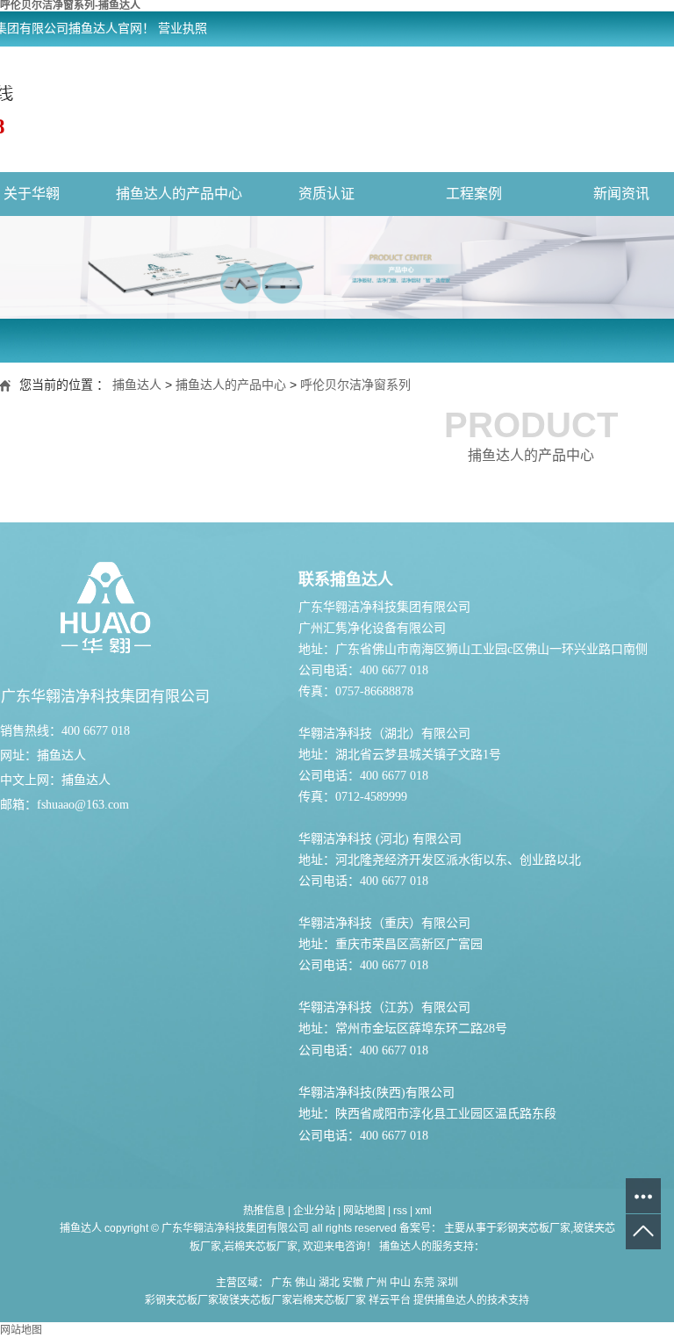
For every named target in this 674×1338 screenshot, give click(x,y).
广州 (376, 1283)
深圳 (447, 1283)
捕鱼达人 (136, 385)
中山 (400, 1283)
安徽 (352, 1283)
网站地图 (364, 1211)
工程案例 (474, 193)
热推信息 (264, 1211)
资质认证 (326, 193)
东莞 (423, 1283)
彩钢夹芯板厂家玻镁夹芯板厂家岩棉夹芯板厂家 (255, 1300)
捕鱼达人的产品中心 (179, 193)
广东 (281, 1283)
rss (400, 1211)
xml (423, 1211)
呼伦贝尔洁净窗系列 (355, 385)
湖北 (329, 1283)
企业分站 (314, 1211)
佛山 (305, 1283)
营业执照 (182, 28)
